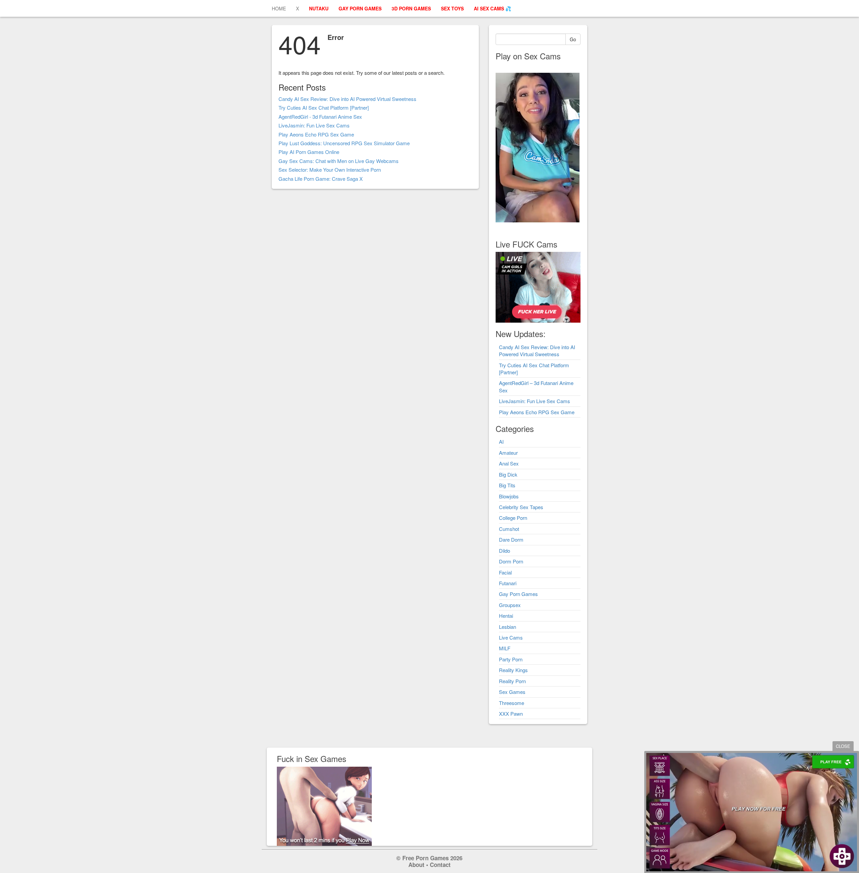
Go (573, 39)
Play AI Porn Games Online (309, 151)
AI (501, 441)
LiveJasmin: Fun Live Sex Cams (314, 125)
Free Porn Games (425, 858)
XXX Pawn (511, 713)
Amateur (508, 452)
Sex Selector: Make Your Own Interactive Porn (330, 169)
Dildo (504, 550)
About (416, 865)
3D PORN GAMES (411, 8)
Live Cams (511, 637)
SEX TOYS (452, 8)
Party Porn (510, 659)
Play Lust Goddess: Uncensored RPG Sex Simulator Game (344, 143)
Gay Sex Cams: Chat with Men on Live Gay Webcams (339, 160)
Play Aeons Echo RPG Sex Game (316, 134)
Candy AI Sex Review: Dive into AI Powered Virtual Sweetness (347, 98)
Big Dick (508, 474)
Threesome (511, 702)
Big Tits (507, 485)
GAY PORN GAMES (360, 8)
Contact (440, 865)
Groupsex (510, 604)
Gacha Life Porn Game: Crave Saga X (321, 178)
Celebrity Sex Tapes (521, 506)
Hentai (506, 615)
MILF (504, 648)
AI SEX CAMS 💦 (492, 8)
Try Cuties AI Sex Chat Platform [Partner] (324, 107)
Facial (505, 572)
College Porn (513, 517)
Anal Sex (509, 463)
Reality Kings (513, 669)
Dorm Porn (511, 561)
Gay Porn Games (518, 593)
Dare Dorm (511, 539)
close (843, 746)
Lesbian (507, 626)
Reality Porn (512, 681)
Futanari (507, 583)
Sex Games (512, 691)
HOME (279, 8)
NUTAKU (319, 8)
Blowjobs (509, 496)
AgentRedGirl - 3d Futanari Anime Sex (320, 116)
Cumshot (509, 528)
